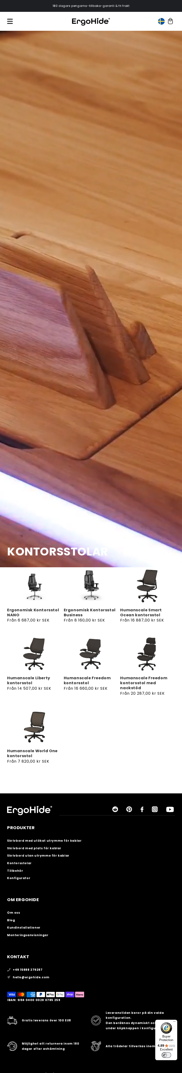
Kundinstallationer (24, 927)
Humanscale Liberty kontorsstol (28, 681)
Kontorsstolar (19, 863)
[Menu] (174, 1022)
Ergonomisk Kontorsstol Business (90, 613)
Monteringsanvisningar (28, 935)
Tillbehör (15, 871)
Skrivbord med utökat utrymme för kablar (44, 841)
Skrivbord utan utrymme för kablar (38, 856)
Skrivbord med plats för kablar (34, 848)
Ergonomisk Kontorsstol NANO (33, 613)
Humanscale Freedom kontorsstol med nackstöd (143, 683)
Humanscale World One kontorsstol (32, 754)
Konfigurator (18, 878)
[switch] (166, 1055)
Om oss (13, 913)
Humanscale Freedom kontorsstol (87, 681)
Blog (11, 920)
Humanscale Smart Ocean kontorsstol (141, 613)
